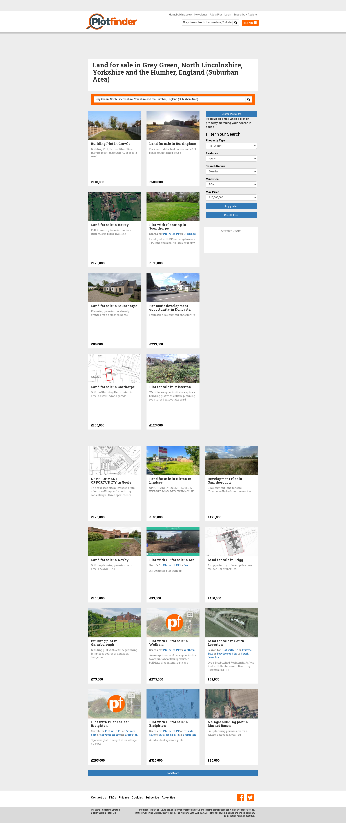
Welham (189, 650)
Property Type (215, 140)
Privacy (124, 797)
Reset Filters (231, 215)
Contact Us (98, 797)
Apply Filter (231, 206)
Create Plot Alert (231, 113)
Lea (186, 565)
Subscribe (239, 14)
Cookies (137, 797)
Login (228, 14)
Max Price (212, 192)
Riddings (190, 233)
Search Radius (215, 166)
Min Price (212, 179)
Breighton (131, 734)
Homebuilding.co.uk (180, 14)
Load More (173, 773)
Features (212, 153)
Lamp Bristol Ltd (107, 813)
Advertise (168, 797)
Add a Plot (216, 14)
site (252, 810)
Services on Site (227, 653)
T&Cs (112, 797)
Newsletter (200, 14)
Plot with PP (171, 233)
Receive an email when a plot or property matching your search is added (228, 123)
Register (253, 14)
